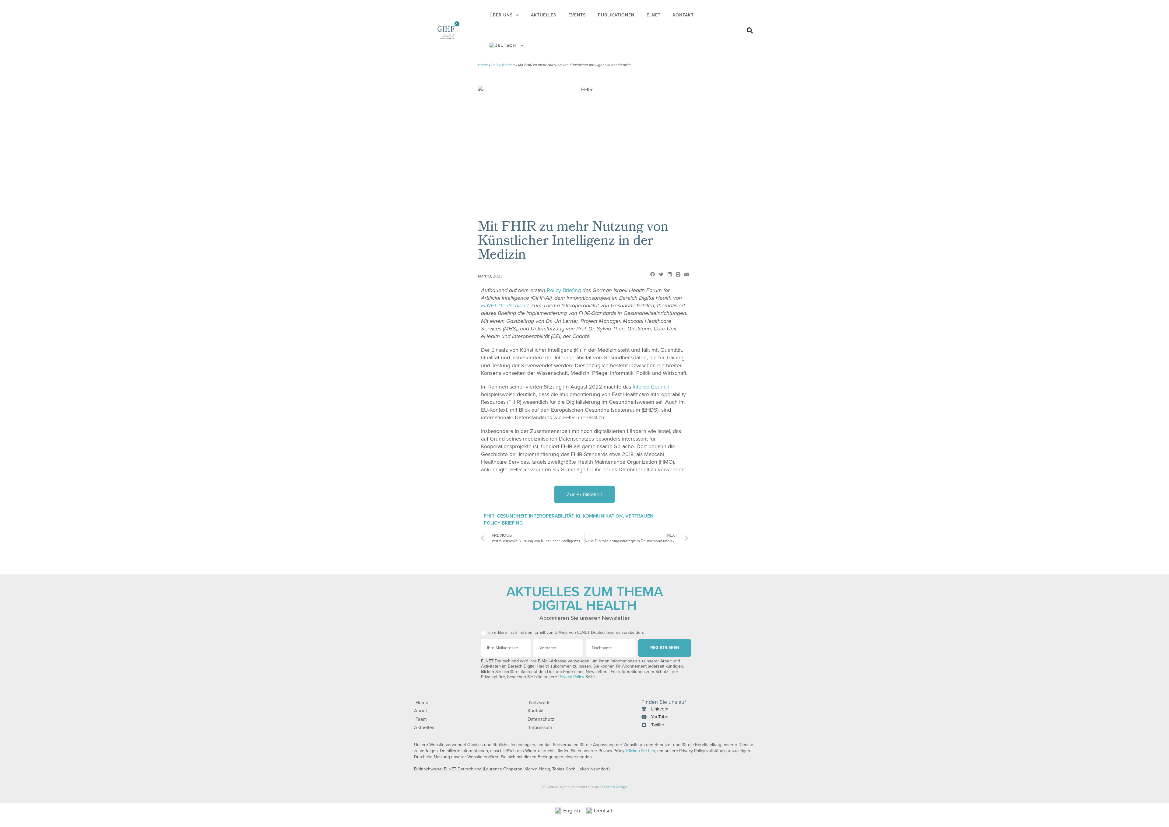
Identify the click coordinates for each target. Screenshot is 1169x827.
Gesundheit (511, 516)
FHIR (489, 516)
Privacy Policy (571, 676)
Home (483, 65)
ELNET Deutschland (504, 305)
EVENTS (577, 15)
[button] (750, 30)
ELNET (654, 15)
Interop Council (651, 386)
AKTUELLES (543, 15)
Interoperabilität (551, 516)
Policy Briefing (503, 65)
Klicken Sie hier (640, 750)
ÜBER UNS (501, 15)
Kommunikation (603, 516)
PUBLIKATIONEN (616, 15)
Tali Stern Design (613, 787)
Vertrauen (639, 516)
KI (578, 516)
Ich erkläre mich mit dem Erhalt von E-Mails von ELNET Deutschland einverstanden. (565, 632)
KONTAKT (683, 15)
